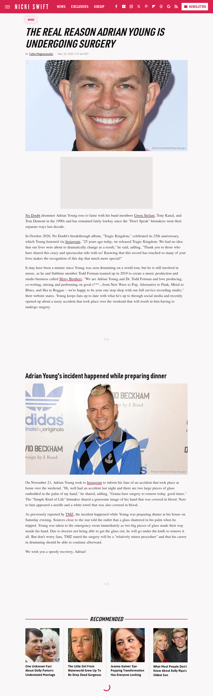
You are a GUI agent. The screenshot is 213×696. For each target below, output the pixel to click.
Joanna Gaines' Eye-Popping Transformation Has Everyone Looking (127, 670)
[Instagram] (131, 7)
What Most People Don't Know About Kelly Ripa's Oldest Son (170, 671)
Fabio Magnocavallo (41, 53)
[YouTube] (124, 7)
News (61, 6)
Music (31, 20)
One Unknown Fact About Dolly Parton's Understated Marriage (40, 670)
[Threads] (161, 7)
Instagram (72, 241)
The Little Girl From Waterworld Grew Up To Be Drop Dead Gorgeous (84, 670)
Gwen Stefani (144, 215)
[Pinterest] (146, 7)
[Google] (169, 7)
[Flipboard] (154, 7)
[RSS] (176, 7)
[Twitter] (139, 7)
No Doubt (32, 215)
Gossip (99, 6)
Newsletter (197, 7)
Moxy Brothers (70, 278)
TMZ (69, 514)
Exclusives (79, 6)
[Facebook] (116, 7)
